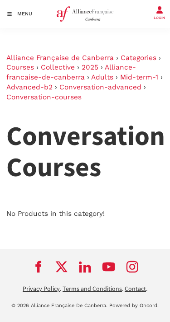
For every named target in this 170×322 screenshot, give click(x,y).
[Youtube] (108, 267)
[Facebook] (38, 267)
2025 (90, 67)
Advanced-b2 (29, 87)
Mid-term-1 (139, 77)
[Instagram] (132, 267)
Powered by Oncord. (134, 305)
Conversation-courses (44, 97)
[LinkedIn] (85, 267)
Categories (138, 58)
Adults (102, 77)
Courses (20, 67)
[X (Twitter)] (61, 267)
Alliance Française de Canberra (60, 58)
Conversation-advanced (100, 87)
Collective (58, 67)
